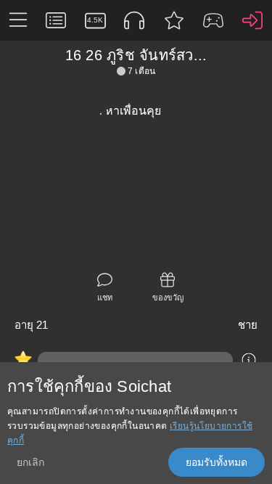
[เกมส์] (213, 20)
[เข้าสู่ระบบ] (252, 20)
